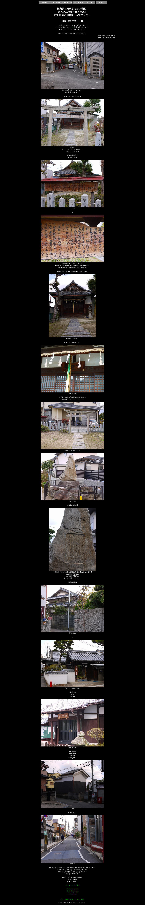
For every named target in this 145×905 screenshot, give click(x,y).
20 (70, 894)
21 (72, 894)
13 (67, 892)
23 (76, 894)
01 (73, 27)
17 (75, 892)
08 (69, 891)
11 (75, 891)
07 (67, 891)
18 (77, 892)
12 (77, 891)
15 (71, 892)
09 (71, 891)
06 (77, 889)
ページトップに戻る (72, 885)
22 (74, 894)
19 (68, 894)
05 (75, 889)
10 (73, 891)
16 (73, 892)
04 (73, 889)
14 (69, 892)
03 (71, 889)
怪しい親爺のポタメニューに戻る (72, 899)
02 (69, 889)
